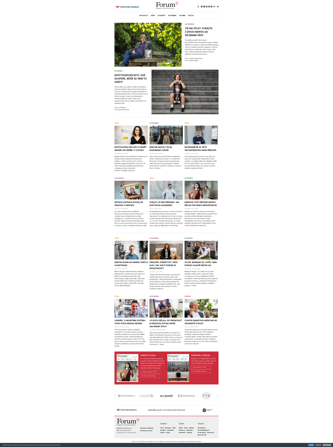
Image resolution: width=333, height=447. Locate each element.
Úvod (162, 428)
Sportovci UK (202, 435)
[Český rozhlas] (206, 396)
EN (214, 7)
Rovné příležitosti (203, 430)
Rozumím (311, 445)
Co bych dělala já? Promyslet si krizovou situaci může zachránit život (166, 323)
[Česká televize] (166, 396)
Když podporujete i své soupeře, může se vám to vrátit (130, 78)
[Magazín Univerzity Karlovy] (167, 6)
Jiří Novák (122, 107)
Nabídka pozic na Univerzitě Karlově (166, 410)
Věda (116, 123)
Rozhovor (182, 430)
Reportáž (190, 430)
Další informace (327, 445)
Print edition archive (199, 371)
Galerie (191, 428)
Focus (188, 296)
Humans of (210, 432)
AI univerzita (202, 432)
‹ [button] (115, 394)
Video (186, 428)
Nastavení (318, 445)
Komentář (182, 432)
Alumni (162, 432)
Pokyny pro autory (146, 430)
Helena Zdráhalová (196, 58)
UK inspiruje (201, 428)
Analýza (189, 432)
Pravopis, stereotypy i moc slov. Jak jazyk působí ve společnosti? (164, 265)
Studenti (118, 71)
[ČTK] (186, 396)
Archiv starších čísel (149, 376)
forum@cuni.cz (127, 428)
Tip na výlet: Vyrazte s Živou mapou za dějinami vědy (199, 32)
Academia (189, 24)
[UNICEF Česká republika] (127, 396)
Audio (181, 428)
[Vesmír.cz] (147, 396)
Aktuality (168, 428)
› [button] (218, 394)
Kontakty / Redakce (146, 428)
